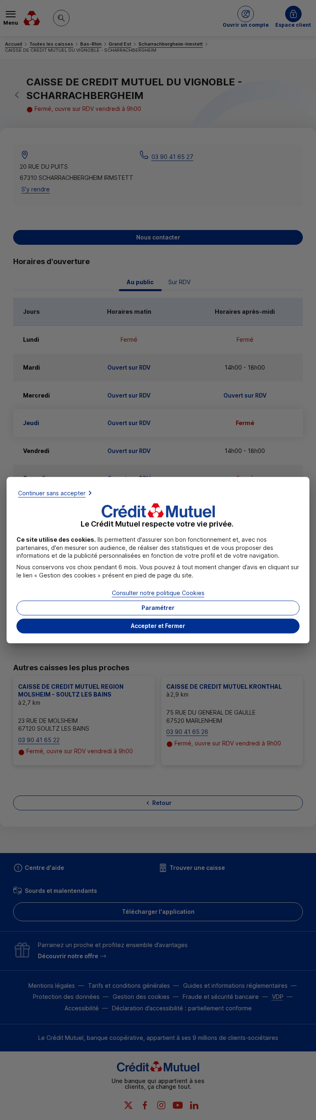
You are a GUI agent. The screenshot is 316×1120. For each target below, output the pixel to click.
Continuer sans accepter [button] (52, 493)
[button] (158, 626)
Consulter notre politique (158, 593)
